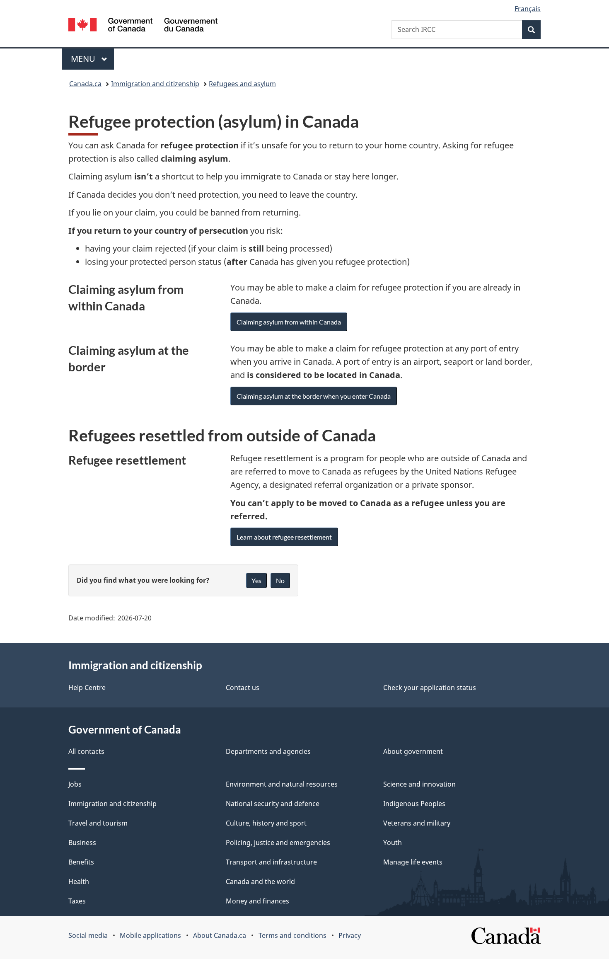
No (280, 580)
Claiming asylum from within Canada (289, 322)
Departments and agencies (268, 751)
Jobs (75, 784)
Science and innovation (419, 784)
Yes (256, 580)
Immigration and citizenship (155, 83)
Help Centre (87, 687)
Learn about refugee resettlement (284, 537)
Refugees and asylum (242, 83)
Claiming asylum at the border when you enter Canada (314, 396)
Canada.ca (85, 83)
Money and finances (257, 901)
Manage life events (412, 862)
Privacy (349, 935)
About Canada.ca (219, 935)
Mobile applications (150, 935)
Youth (392, 842)
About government (413, 751)
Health (78, 881)
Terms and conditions (292, 935)
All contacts (86, 751)
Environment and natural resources (282, 784)
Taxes (77, 901)
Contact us (242, 687)
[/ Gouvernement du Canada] (143, 26)
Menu (84, 58)
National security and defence (272, 803)
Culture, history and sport (266, 823)
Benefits (81, 862)
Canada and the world (260, 881)
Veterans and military (416, 823)
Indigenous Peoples (414, 803)
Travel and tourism (98, 823)
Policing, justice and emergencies (278, 842)
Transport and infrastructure (271, 862)
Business (82, 842)
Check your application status (429, 687)
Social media (88, 935)
